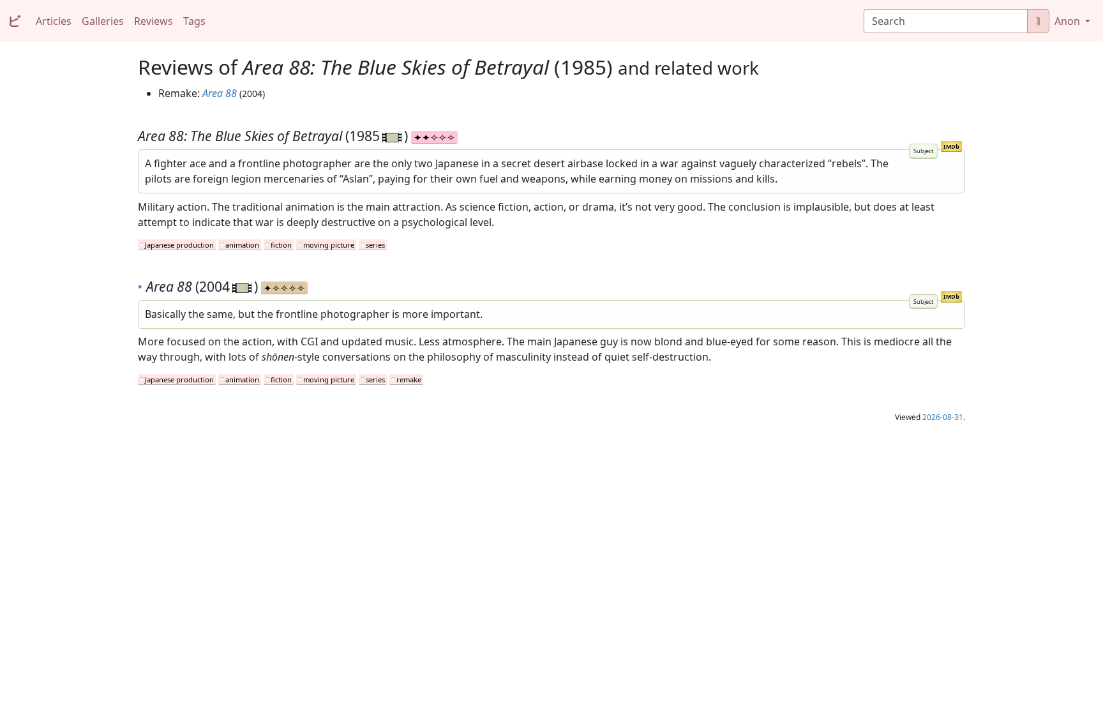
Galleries (103, 21)
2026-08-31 (942, 417)
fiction (281, 245)
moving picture (328, 245)
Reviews (153, 21)
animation (242, 245)
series (375, 245)
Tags (194, 21)
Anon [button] (1068, 21)
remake (408, 379)
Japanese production (179, 245)
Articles (53, 21)
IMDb (951, 146)
